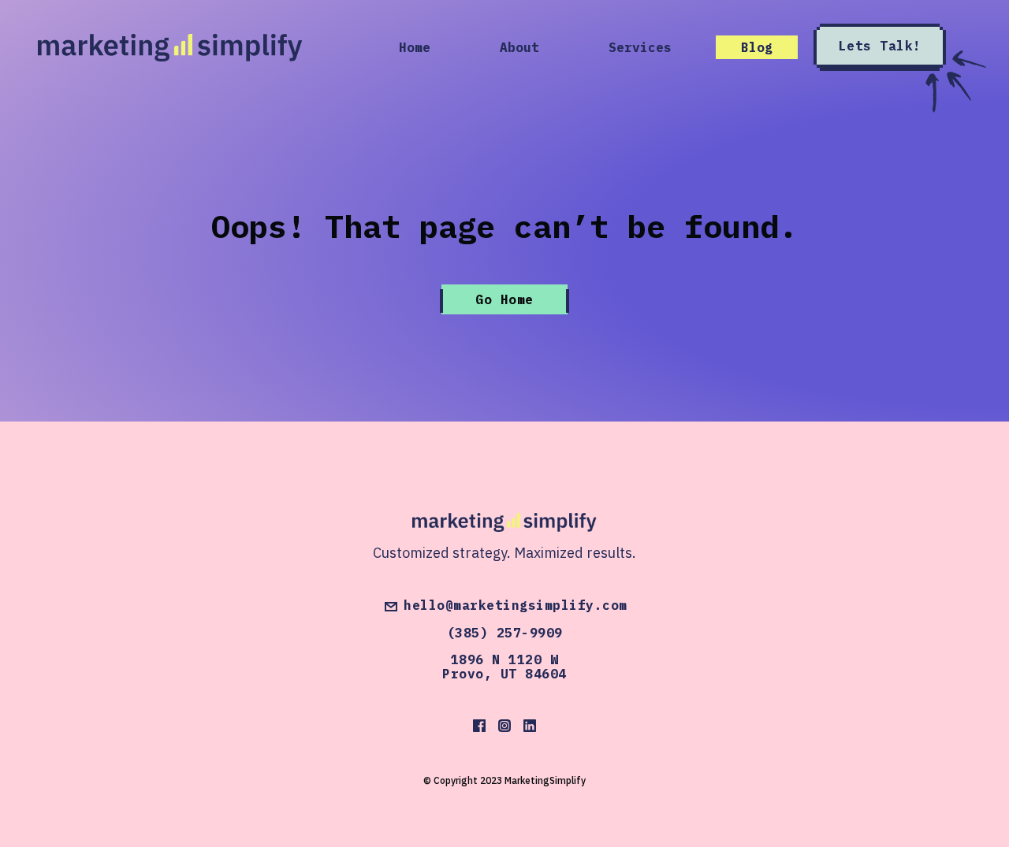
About (519, 47)
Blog (757, 47)
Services (640, 47)
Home (414, 47)
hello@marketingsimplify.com (515, 606)
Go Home (504, 299)
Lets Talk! (880, 46)
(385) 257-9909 (505, 633)
